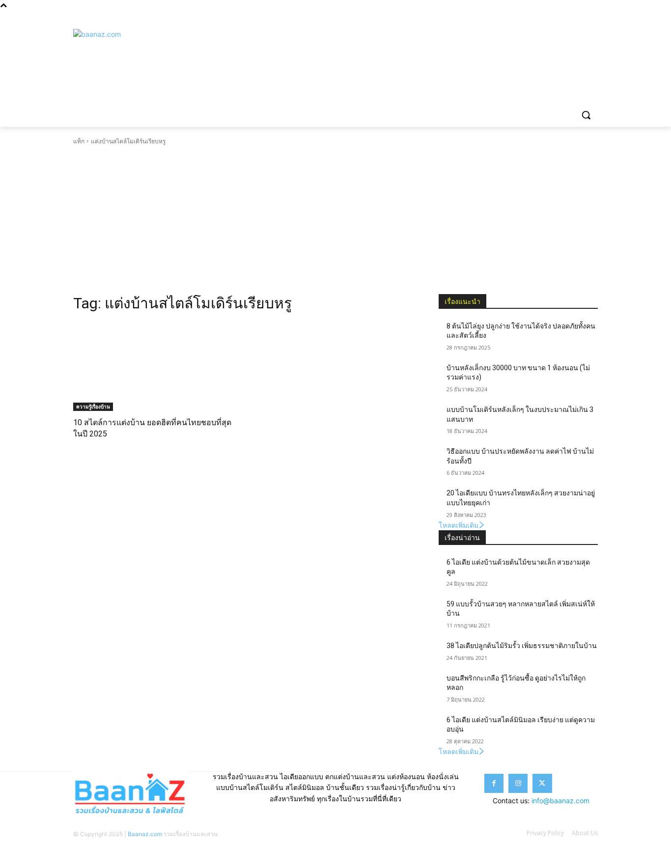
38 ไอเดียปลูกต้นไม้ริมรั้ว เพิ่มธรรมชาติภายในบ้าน (522, 646)
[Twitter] (578, 17)
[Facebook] (551, 17)
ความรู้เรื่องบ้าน (93, 406)
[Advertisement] (335, 220)
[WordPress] (592, 17)
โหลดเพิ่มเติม (458, 525)
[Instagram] (565, 17)
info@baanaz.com (560, 800)
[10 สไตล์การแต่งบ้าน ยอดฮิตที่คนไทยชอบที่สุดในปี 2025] (152, 366)
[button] (586, 115)
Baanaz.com (145, 834)
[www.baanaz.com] (151, 52)
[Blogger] (537, 17)
